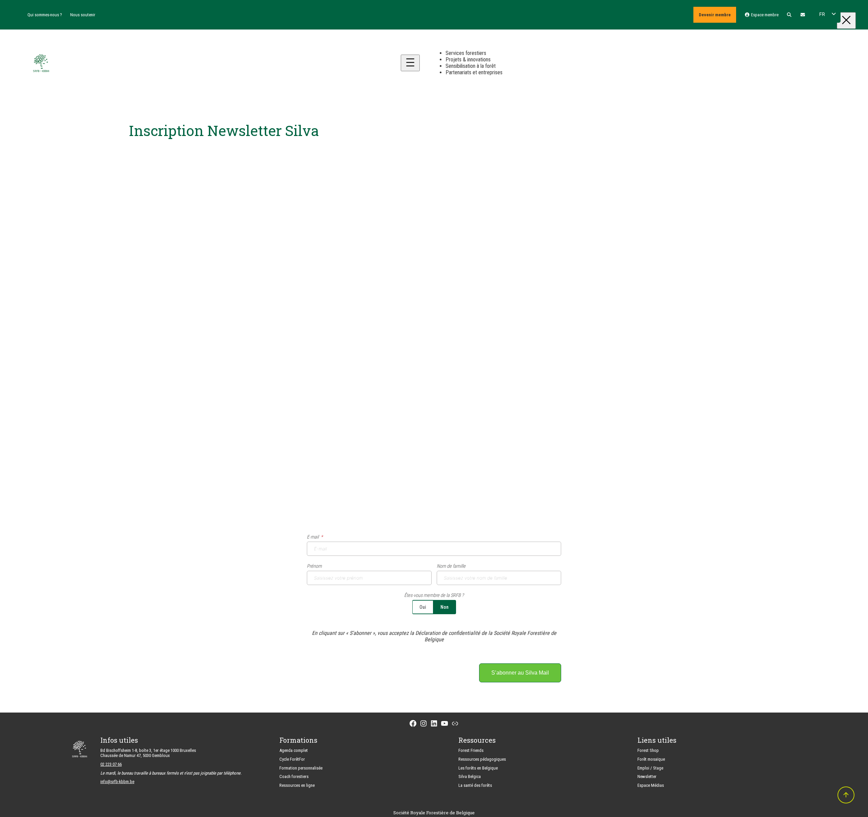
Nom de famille (451, 566)
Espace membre (764, 14)
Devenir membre (715, 14)
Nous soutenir (82, 14)
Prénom (314, 566)
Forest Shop (648, 750)
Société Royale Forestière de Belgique (434, 813)
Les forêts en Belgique (478, 768)
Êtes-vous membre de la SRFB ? (434, 595)
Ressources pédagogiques (482, 759)
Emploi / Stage (650, 768)
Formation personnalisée (300, 768)
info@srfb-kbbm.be (117, 781)
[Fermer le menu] (846, 20)
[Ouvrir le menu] (410, 63)
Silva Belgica (469, 776)
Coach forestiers (294, 776)
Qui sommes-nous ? (44, 14)
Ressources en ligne (297, 785)
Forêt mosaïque (651, 759)
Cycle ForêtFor (292, 759)
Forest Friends (471, 750)
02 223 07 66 (111, 764)
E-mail (313, 537)
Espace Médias (650, 785)
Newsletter (646, 776)
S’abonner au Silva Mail (520, 673)
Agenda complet (293, 750)
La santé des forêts (475, 785)
